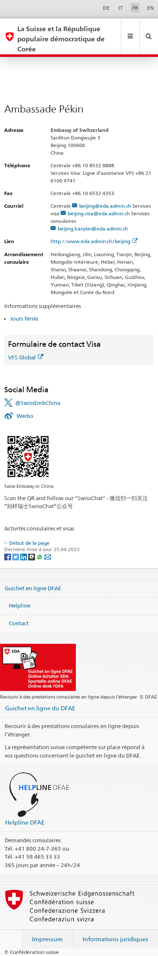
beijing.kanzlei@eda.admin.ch (93, 228)
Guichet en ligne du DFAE (40, 708)
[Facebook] (8, 556)
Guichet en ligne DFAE (33, 588)
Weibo (24, 415)
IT (120, 8)
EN (150, 8)
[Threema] (32, 556)
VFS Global (22, 357)
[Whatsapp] (40, 556)
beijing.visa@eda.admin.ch (99, 213)
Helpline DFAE (25, 822)
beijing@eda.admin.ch (105, 206)
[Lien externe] (28, 456)
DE (106, 8)
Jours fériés (24, 318)
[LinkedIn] (24, 556)
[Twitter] (16, 556)
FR (135, 8)
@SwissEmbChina (37, 402)
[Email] (47, 556)
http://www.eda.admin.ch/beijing (90, 241)
